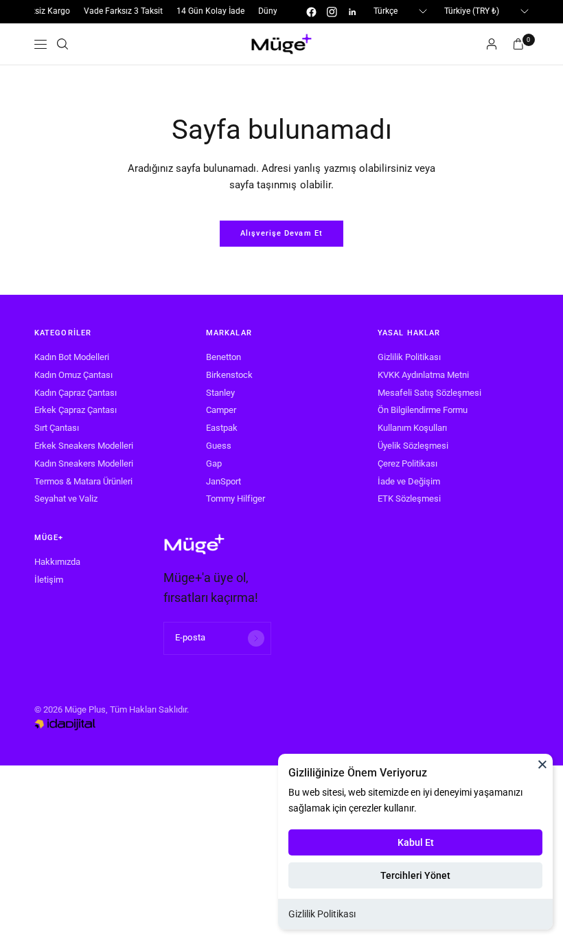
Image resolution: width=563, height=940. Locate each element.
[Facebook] (311, 11)
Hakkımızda (57, 562)
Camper (221, 410)
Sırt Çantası (56, 428)
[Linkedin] (352, 11)
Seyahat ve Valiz (65, 498)
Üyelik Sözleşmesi (413, 445)
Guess (218, 445)
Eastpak (222, 428)
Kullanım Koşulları (412, 428)
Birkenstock (229, 375)
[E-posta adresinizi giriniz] (256, 638)
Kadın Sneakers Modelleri (83, 463)
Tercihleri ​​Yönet (415, 875)
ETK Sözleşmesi (409, 498)
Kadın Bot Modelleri (71, 357)
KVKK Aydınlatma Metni (423, 375)
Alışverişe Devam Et (281, 233)
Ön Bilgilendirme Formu (423, 410)
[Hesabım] (492, 44)
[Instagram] (331, 11)
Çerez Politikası (407, 463)
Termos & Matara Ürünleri (83, 481)
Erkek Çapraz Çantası (75, 410)
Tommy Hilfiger (235, 498)
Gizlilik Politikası (322, 913)
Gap (214, 463)
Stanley (220, 393)
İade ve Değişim (409, 481)
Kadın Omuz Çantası (73, 375)
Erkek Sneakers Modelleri (83, 445)
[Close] (542, 764)
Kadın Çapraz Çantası (75, 393)
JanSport (223, 481)
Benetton (223, 357)
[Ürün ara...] (62, 44)
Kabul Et (416, 842)
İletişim (48, 579)
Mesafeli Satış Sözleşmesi (429, 393)
